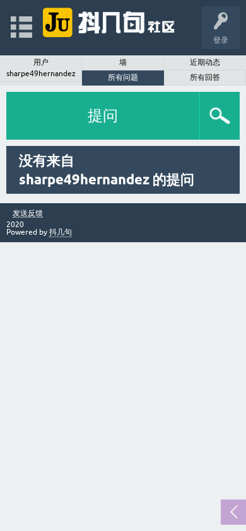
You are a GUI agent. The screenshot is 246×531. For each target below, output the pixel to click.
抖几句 (60, 232)
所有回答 (205, 77)
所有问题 (123, 77)
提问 (103, 115)
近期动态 (205, 62)
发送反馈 (28, 214)
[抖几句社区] (109, 21)
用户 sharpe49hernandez (41, 68)
